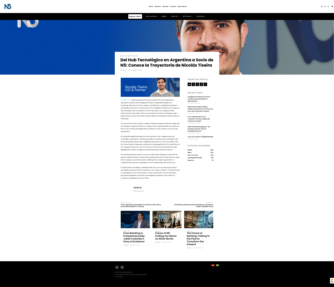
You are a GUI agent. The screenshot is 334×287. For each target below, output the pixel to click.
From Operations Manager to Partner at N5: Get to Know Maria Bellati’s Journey (141, 206)
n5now (123, 70)
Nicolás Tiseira (126, 100)
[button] (332, 6)
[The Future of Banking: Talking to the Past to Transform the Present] (198, 219)
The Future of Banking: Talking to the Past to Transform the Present (198, 238)
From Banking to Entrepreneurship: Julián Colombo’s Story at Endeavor (134, 237)
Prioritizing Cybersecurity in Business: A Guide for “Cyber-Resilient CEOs (193, 206)
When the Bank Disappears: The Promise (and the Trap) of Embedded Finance (199, 129)
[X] (197, 84)
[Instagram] (325, 6)
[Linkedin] (321, 6)
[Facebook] (205, 84)
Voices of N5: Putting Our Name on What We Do (166, 235)
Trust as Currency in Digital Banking (200, 137)
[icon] (328, 6)
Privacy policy (119, 276)
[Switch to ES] (332, 280)
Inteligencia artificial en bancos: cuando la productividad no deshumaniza (199, 99)
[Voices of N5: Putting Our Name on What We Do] (167, 219)
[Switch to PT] (332, 282)
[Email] (193, 84)
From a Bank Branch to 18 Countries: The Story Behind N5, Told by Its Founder (199, 119)
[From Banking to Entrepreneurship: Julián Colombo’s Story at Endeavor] (135, 219)
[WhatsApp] (201, 84)
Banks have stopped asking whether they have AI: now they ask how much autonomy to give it (200, 109)
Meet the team (133, 55)
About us (123, 55)
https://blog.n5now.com (139, 191)
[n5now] (127, 190)
